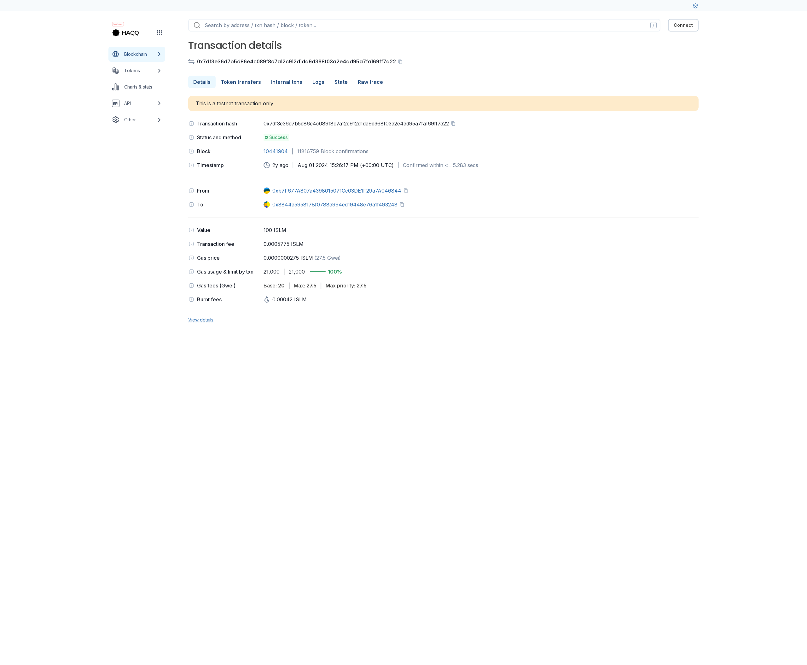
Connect (683, 25)
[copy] (401, 62)
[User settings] (695, 6)
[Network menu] (159, 32)
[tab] (202, 82)
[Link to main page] (131, 33)
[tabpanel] (443, 209)
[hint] (191, 123)
